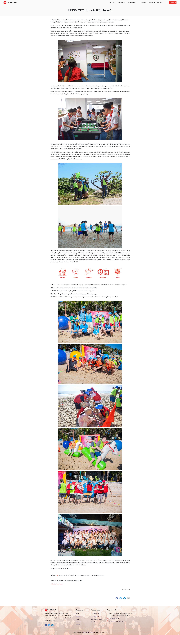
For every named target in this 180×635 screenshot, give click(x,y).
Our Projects (142, 2)
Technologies (131, 2)
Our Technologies (96, 619)
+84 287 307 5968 (114, 618)
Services (120, 2)
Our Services (95, 616)
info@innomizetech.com (116, 621)
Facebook (59, 584)
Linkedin (53, 584)
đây (57, 575)
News (77, 619)
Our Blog (93, 622)
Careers (159, 2)
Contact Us (173, 2)
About (77, 613)
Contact (78, 622)
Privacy (78, 624)
